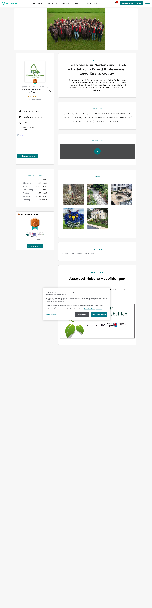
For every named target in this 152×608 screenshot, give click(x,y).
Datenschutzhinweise (89, 308)
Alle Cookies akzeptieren (99, 314)
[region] (76, 304)
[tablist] (65, 3)
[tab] (38, 3)
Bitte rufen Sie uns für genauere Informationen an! (78, 253)
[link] (34, 111)
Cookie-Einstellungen (52, 314)
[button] (35, 246)
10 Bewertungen (35, 100)
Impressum (99, 308)
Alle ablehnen (82, 314)
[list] (34, 120)
